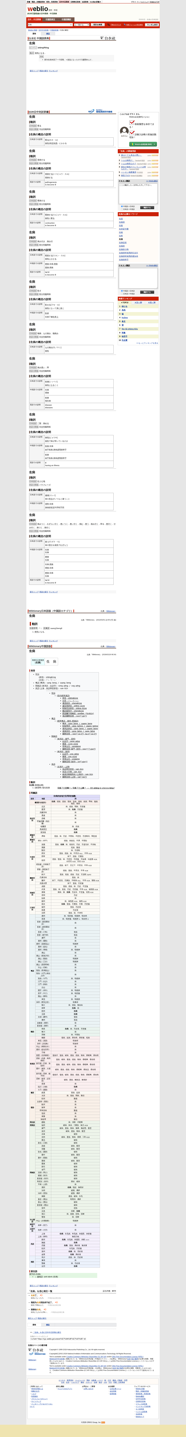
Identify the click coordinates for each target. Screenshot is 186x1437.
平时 (58, 507)
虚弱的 (60, 450)
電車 (88, 1380)
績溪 (43, 1093)
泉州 (67, 751)
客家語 (32, 1064)
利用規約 (34, 1396)
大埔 (48, 1069)
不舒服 (82, 806)
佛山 (43, 953)
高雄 (43, 1146)
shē (39, 47)
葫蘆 (40, 864)
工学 (109, 1380)
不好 (65, 836)
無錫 (43, 1242)
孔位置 (124, 340)
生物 (95, 1382)
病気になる (39, 53)
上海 (42, 688)
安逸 (86, 886)
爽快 (77, 1125)
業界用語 (70, 1380)
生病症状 (123, 242)
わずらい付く (52, 524)
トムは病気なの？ (128, 164)
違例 (47, 495)
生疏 (121, 219)
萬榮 (43, 847)
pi (83, 716)
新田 (44, 922)
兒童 (91, 853)
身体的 (48, 507)
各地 (61, 796)
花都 (43, 944)
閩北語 (32, 1122)
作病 (77, 826)
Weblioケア (140, 1417)
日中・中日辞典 (34, 19)
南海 (43, 956)
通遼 (43, 815)
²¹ (85, 777)
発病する (41, 160)
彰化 (40, 1152)
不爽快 (80, 856)
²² (82, 734)
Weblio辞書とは (37, 1389)
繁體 (42, 660)
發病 (80, 801)
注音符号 (33, 628)
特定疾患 (53, 143)
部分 (41, 163)
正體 (38, 660)
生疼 (121, 236)
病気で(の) (125, 175)
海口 (43, 1214)
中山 (40, 967)
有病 (71, 844)
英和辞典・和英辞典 (143, 1394)
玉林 (43, 1014)
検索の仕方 (35, 1391)
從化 (45, 947)
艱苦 (90, 1128)
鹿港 (45, 1152)
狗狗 (92, 889)
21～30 (151, 302)
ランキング (53, 71)
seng (74, 731)
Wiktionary (110, 611)
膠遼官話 (32, 840)
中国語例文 (50, 19)
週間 (84, 60)
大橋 (45, 1087)
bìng (111, 788)
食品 (100, 1382)
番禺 (45, 941)
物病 (39, 333)
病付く (47, 527)
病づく (39, 527)
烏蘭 (41, 812)
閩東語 (32, 1125)
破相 (73, 1190)
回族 (88, 874)
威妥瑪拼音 (67, 706)
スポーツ (89, 1382)
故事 (91, 859)
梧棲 (45, 1158)
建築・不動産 (117, 1380)
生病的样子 (124, 259)
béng (79, 731)
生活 (67, 1382)
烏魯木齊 (43, 883)
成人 (81, 853)
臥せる (48, 305)
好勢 (84, 1128)
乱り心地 (41, 481)
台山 (43, 987)
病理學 (38, 788)
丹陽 (43, 1245)
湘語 (32, 1262)
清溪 (45, 1041)
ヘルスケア (75, 1382)
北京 (43, 806)
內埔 (43, 1058)
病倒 (85, 801)
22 (106, 620)
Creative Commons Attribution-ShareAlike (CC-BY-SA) (86, 1357)
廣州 (69, 721)
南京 (43, 904)
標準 (59, 721)
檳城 (40, 1175)
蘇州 (43, 1239)
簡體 (33, 660)
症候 (95, 836)
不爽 (81, 904)
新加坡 (43, 832)
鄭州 (43, 850)
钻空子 (124, 336)
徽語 (32, 1092)
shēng (96, 788)
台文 (68, 746)
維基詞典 (66, 774)
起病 (68, 1038)
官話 (37, 674)
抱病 (96, 801)
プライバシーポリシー (39, 1399)
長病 (56, 836)
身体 (55, 450)
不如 (82, 859)
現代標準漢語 (63, 696)
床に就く (60, 308)
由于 (47, 450)
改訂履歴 (135, 1359)
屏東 (38, 1058)
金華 (43, 1254)
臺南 (43, 1161)
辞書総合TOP (154, 2)
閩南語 (38, 686)
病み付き (41, 241)
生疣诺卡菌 (124, 229)
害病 (69, 801)
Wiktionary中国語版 (40, 646)
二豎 (39, 423)
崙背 (43, 1079)
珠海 (38, 970)
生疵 (121, 232)
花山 (47, 944)
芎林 (45, 1074)
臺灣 (43, 809)
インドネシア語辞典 (143, 1406)
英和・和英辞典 (52, 2)
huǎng (125, 317)
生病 (129, 1359)
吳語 (37, 688)
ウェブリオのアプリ (65, 1389)
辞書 (28, 2)
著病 (72, 1055)
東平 (44, 935)
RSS (103, 1422)
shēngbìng (51, 677)
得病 (56, 264)
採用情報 (113, 1394)
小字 (68, 772)
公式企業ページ (115, 1389)
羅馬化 (73, 774)
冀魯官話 (32, 836)
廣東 (64, 731)
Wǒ (91, 788)
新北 (40, 1143)
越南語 (40, 1277)
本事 (85, 1245)
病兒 (73, 841)
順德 (45, 959)
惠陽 (45, 1090)
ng (47, 47)
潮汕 (45, 1199)
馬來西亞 (43, 829)
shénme (105, 788)
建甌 (43, 1122)
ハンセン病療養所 (128, 172)
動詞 (34, 623)
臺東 (43, 1164)
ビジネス (62, 1380)
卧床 (47, 313)
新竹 (43, 1167)
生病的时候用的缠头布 (128, 256)
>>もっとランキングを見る (147, 343)
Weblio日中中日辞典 (56, 1359)
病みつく (41, 524)
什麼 (65, 788)
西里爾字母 (67, 713)
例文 (48, 34)
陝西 (44, 869)
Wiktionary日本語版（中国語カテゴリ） (51, 611)
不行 (72, 865)
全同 (43, 129)
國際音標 (70, 716)
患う (87, 524)
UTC (112, 620)
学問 (125, 1380)
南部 (31, 1224)
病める (46, 423)
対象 (124, 333)
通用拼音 (66, 703)
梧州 (43, 1011)
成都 (43, 886)
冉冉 (124, 310)
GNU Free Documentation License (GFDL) (127, 1357)
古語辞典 (85, 2)
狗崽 (72, 901)
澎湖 (40, 1172)
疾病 (47, 382)
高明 (43, 964)
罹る (39, 126)
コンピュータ (80, 1380)
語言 (32, 798)
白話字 (53, 686)
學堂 (52, 688)
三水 (45, 961)
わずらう (64, 545)
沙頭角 (45, 1044)
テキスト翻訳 (124, 181)
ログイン (144, 2)
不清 (83, 874)
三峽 (45, 1143)
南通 (43, 910)
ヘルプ (33, 1394)
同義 (45, 163)
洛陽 (43, 844)
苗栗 (38, 1055)
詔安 (48, 1079)
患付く (109, 524)
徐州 (43, 860)
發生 (44, 788)
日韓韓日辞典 (75, 2)
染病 (74, 801)
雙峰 (43, 1263)
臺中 (38, 1069)
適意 (82, 1234)
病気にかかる (51, 259)
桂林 (43, 898)
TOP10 (124, 303)
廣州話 (65, 728)
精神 (78, 916)
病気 (69, 60)
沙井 (47, 1002)
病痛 (72, 1214)
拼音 (41, 677)
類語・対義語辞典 (38, 2)
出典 (82, 620)
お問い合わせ (88, 1389)
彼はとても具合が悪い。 (131, 155)
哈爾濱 (43, 826)
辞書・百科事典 (119, 1382)
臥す (39, 291)
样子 (65, 450)
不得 (84, 836)
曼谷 (40, 1199)
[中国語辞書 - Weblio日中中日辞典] (38, 11)
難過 (78, 847)
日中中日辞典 (64, 2)
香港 (74, 721)
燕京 (31, 818)
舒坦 (79, 836)
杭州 (43, 1248)
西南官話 (32, 893)
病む (81, 524)
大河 (45, 1230)
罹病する (41, 200)
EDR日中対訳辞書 (39, 112)
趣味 (82, 1382)
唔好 (74, 1187)
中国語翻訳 (66, 19)
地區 (43, 798)
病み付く (94, 524)
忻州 (43, 1099)
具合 (51, 499)
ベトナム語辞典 (141, 1411)
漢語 (64, 716)
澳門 (43, 938)
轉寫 (74, 713)
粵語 (37, 683)
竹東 (45, 1063)
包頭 (43, 1113)
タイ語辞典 (140, 1409)
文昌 (43, 1211)
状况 (53, 507)
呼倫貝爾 (40, 821)
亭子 (45, 1225)
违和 (47, 504)
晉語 (32, 1107)
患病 (47, 264)
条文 (124, 321)
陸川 (40, 1087)
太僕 (39, 1102)
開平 (40, 990)
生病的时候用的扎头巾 (128, 253)
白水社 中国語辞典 (39, 38)
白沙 (45, 981)
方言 (65, 796)
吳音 (64, 772)
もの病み (47, 333)
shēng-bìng (81, 708)
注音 (41, 680)
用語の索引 (43, 71)
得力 (75, 1236)
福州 (43, 1125)
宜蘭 (43, 1149)
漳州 (73, 739)
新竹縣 (39, 1063)
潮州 (43, 1187)
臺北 (43, 1140)
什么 (80, 788)
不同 (62, 507)
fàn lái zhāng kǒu (130, 329)
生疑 (121, 225)
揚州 (43, 907)
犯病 (73, 847)
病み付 (50, 241)
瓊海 (43, 1217)
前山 (47, 970)
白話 (42, 802)
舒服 (71, 916)
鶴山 (40, 996)
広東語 (46, 628)
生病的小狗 (124, 249)
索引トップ (34, 71)
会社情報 (113, 1391)
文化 (62, 1382)
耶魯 (64, 708)
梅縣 (43, 1038)
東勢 (43, 1069)
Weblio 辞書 (32, 30)
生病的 (122, 246)
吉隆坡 (39, 1023)
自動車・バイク (97, 1380)
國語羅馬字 (67, 711)
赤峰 (43, 818)
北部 (31, 1229)
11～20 (138, 302)
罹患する (49, 255)
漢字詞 (32, 1274)
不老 (83, 844)
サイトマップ (36, 1401)
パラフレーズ (45, 485)
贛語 (32, 1031)
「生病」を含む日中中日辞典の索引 (47, 1332)
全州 (43, 1266)
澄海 (45, 1193)
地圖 (73, 796)
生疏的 (122, 222)
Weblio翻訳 (140, 1396)
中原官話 (32, 858)
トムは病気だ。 (127, 160)
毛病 (68, 1234)
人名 (105, 1382)
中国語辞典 (54, 30)
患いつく (64, 524)
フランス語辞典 (141, 1404)
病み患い (41, 367)
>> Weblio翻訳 (152, 181)
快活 (87, 1069)
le (100, 788)
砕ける (124, 306)
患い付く (73, 524)
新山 (40, 1202)
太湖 (59, 767)
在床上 (55, 317)
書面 (36, 802)
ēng (66, 686)
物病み (55, 333)
